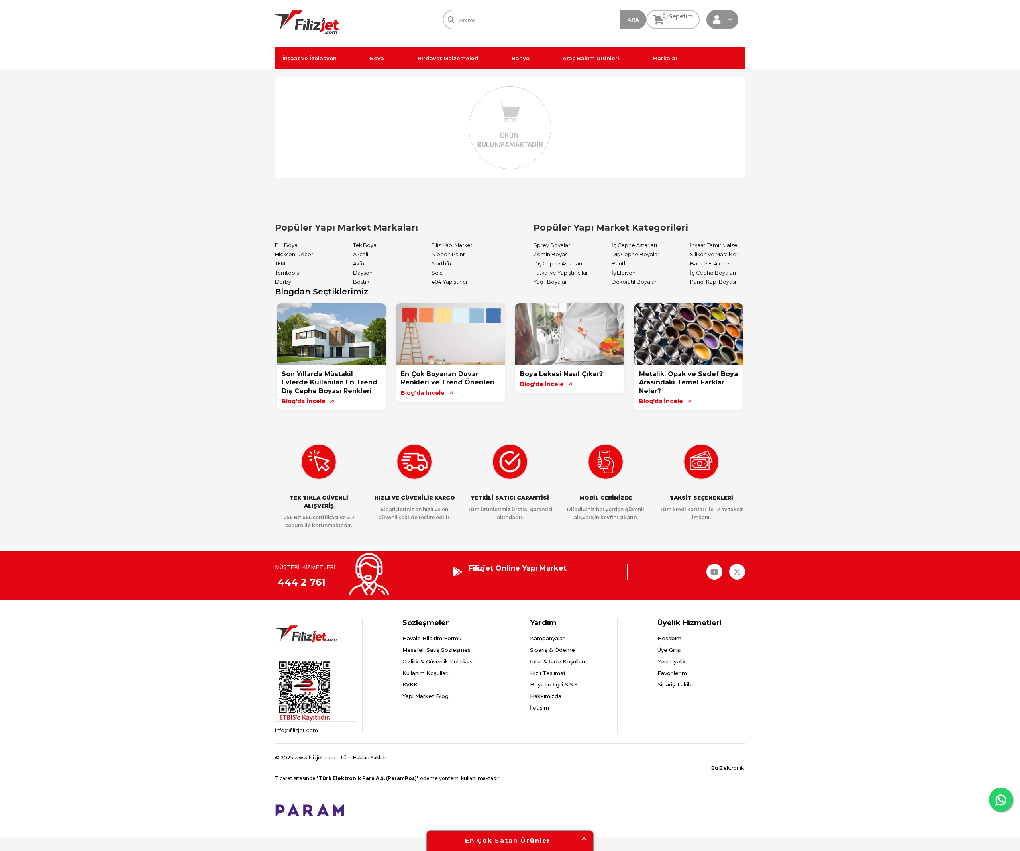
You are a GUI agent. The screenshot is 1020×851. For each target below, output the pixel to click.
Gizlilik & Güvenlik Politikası (438, 661)
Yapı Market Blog (425, 696)
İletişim (539, 707)
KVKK (410, 684)
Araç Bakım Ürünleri (591, 58)
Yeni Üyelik (671, 661)
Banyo (521, 58)
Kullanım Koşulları (425, 673)
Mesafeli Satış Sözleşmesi (437, 650)
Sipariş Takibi (675, 684)
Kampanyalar (547, 638)
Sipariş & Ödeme (552, 650)
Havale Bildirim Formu (431, 638)
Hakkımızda (545, 696)
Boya (377, 58)
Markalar (665, 58)
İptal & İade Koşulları (557, 661)
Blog (724, 58)
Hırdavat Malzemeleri (448, 58)
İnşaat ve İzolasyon (309, 58)
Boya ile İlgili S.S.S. (554, 684)
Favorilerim (672, 673)
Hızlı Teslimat (548, 673)
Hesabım (669, 638)
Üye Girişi (669, 650)
